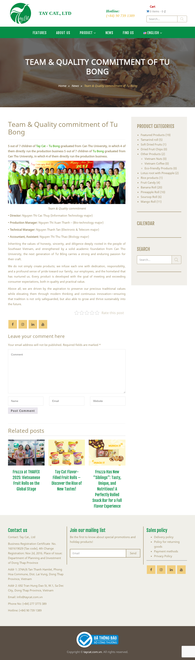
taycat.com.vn (93, 652)
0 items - (158, 11)
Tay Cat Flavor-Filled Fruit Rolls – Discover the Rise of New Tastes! (67, 479)
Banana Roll (148, 187)
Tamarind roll (149, 140)
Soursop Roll (149, 197)
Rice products (149, 178)
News (109, 32)
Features (40, 32)
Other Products (151, 154)
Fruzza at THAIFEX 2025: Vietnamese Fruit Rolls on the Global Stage (26, 479)
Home (62, 86)
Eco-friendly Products (159, 168)
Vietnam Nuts (153, 159)
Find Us (128, 32)
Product (86, 32)
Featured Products (153, 135)
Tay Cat (41, 146)
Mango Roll (148, 201)
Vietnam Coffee (155, 163)
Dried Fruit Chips (152, 149)
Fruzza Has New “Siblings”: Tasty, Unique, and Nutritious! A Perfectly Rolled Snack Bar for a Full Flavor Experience (107, 488)
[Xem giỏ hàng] (148, 11)
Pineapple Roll (150, 192)
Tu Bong (54, 146)
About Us (63, 32)
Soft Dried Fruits (151, 144)
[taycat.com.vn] (20, 13)
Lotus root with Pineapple (157, 173)
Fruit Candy (148, 182)
